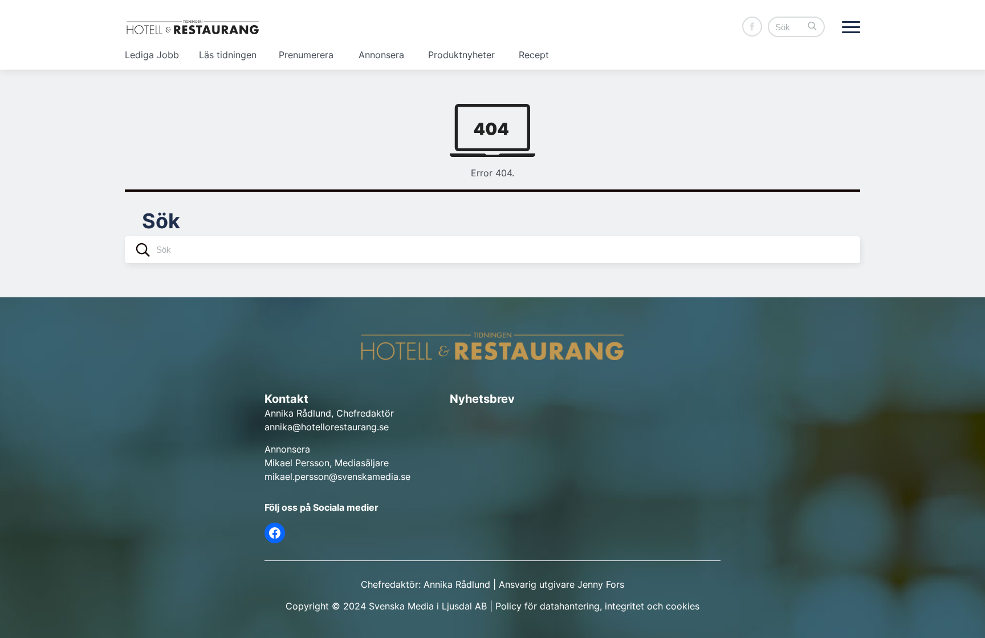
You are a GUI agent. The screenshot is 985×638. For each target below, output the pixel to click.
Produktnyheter (461, 54)
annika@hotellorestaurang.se (326, 427)
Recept (534, 54)
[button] (812, 27)
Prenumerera (306, 54)
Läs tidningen (228, 54)
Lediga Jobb (152, 54)
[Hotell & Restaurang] (193, 27)
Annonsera (381, 54)
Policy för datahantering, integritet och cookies (597, 606)
